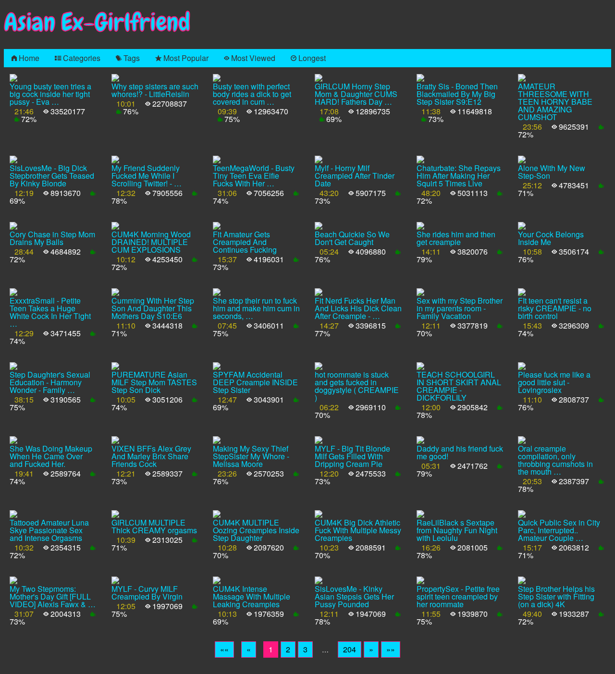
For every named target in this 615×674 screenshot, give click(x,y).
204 (349, 649)
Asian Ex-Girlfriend (97, 22)
